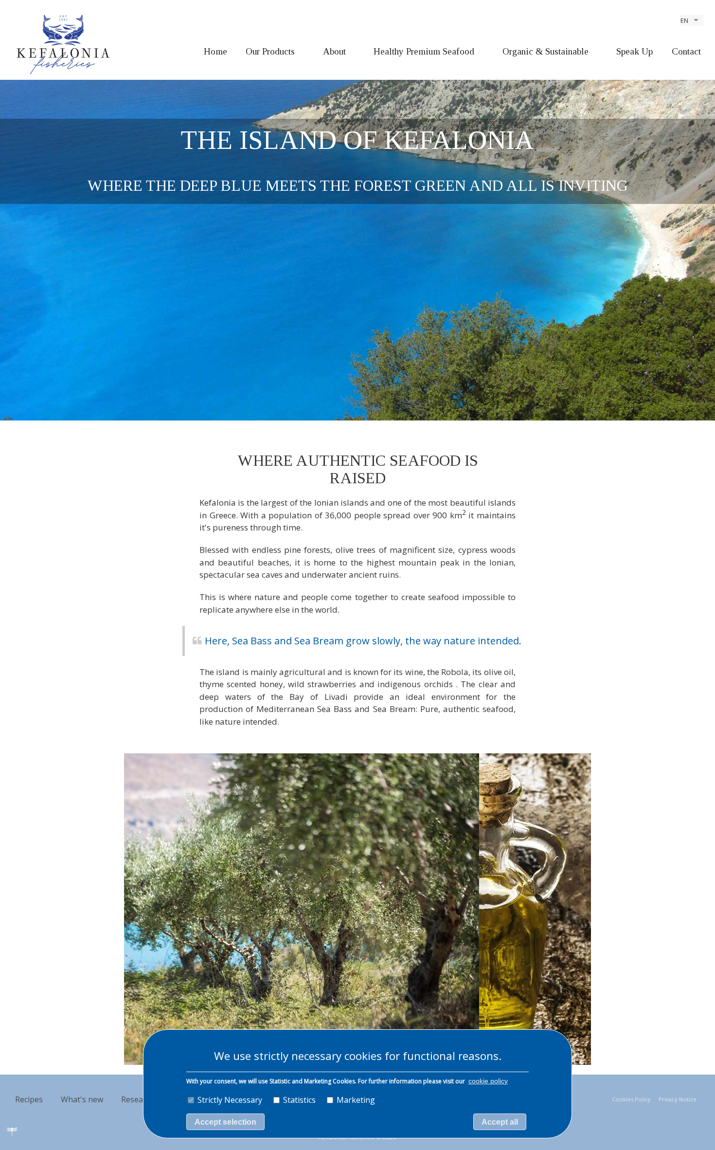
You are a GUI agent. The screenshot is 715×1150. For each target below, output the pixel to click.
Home (215, 51)
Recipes (29, 1099)
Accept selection (225, 1122)
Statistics (299, 1100)
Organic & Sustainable (545, 51)
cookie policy (488, 1081)
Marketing (356, 1100)
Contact (686, 51)
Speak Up (634, 51)
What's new (82, 1099)
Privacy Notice (678, 1099)
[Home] (63, 44)
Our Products (270, 51)
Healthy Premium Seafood (424, 51)
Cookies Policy (631, 1099)
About (334, 51)
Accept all (500, 1122)
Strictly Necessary (229, 1100)
